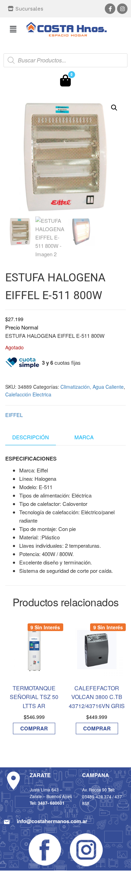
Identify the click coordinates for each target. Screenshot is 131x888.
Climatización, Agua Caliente (92, 386)
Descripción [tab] (30, 437)
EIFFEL (14, 414)
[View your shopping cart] (65, 82)
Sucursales (29, 9)
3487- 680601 (51, 803)
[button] (13, 29)
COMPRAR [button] (34, 728)
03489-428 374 (96, 796)
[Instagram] (122, 8)
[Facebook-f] (110, 8)
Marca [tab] (84, 437)
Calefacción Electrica (28, 394)
